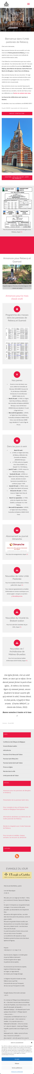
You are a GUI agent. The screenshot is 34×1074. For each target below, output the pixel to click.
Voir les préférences (17, 1068)
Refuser (17, 1063)
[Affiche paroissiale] (17, 188)
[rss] (17, 856)
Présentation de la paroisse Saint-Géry (16, 800)
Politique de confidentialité (17, 1071)
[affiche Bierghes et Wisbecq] (17, 210)
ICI (21, 232)
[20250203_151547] (17, 118)
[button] (31, 1042)
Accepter (17, 1059)
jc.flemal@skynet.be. (17, 596)
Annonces (5, 723)
